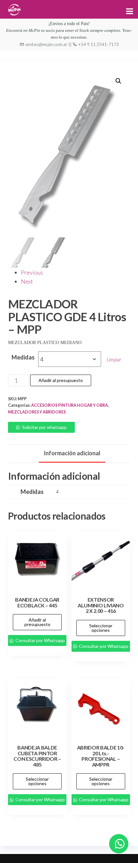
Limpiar (114, 359)
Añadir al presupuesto (61, 380)
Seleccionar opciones (100, 628)
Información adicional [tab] (72, 453)
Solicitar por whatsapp (44, 427)
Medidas (23, 357)
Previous (32, 272)
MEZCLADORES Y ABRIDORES (37, 412)
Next (27, 281)
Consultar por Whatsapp (39, 640)
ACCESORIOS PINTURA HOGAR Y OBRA (69, 405)
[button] (118, 81)
